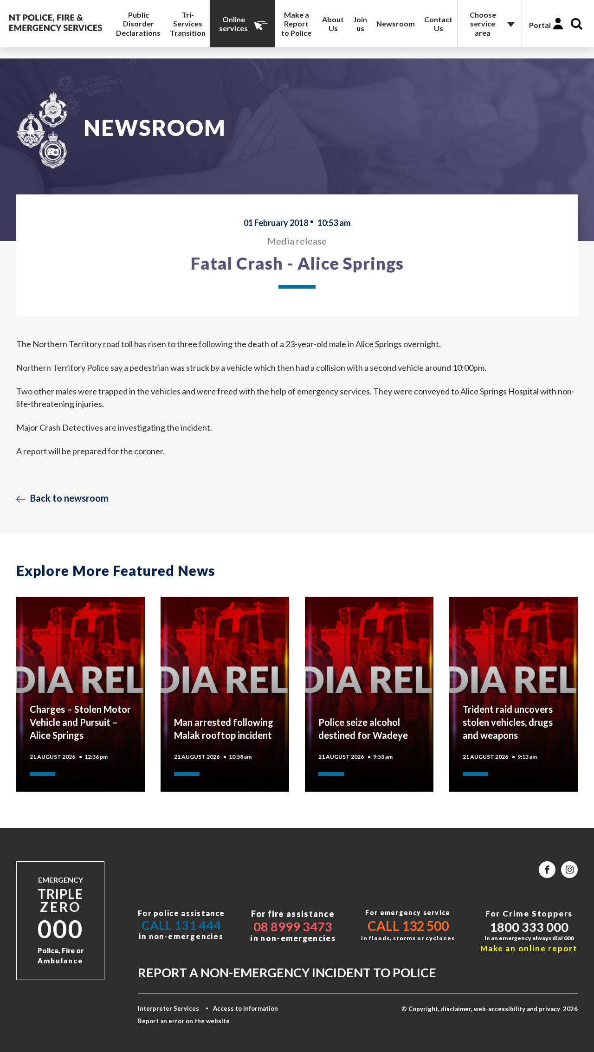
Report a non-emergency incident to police (287, 972)
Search (576, 24)
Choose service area (483, 23)
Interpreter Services (168, 1008)
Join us (360, 23)
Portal (540, 24)
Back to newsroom (69, 497)
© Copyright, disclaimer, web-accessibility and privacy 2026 (489, 1009)
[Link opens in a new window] (547, 869)
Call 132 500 (408, 926)
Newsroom (395, 23)
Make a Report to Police (296, 23)
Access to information (245, 1008)
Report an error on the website (184, 1021)
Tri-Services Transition (188, 23)
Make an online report (529, 948)
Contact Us (438, 23)
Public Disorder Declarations (138, 23)
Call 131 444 (181, 925)
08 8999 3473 (292, 926)
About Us (333, 23)
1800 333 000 (529, 927)
